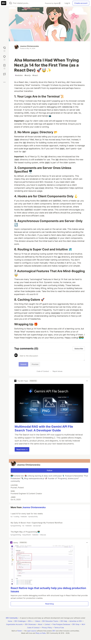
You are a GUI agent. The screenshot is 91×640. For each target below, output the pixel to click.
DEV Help (63, 621)
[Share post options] (4, 82)
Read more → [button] (22, 449)
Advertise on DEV (75, 621)
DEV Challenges (20, 621)
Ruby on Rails (41, 633)
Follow (49, 470)
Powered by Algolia (52, 3)
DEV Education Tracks (50, 621)
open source (31, 631)
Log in (67, 3)
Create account (80, 3)
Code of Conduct (43, 371)
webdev (19, 75)
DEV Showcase (30, 624)
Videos (37, 621)
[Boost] (4, 74)
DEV (53, 631)
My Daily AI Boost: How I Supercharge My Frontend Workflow (36, 524)
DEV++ (30, 621)
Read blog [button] (49, 604)
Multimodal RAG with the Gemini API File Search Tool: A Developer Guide (44, 428)
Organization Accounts (14, 624)
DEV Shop (75, 624)
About (40, 624)
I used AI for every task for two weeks (26, 514)
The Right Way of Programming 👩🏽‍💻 (28, 533)
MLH (83, 624)
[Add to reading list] (4, 66)
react (35, 75)
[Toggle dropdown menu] (87, 381)
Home (10, 621)
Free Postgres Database (61, 624)
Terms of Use (59, 627)
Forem (19, 631)
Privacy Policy (47, 627)
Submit (23, 364)
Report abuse (57, 371)
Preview (35, 364)
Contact (47, 624)
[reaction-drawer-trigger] (4, 48)
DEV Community (12, 618)
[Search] (10, 3)
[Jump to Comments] (4, 57)
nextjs (28, 75)
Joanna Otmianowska (29, 46)
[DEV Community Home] (3, 3)
